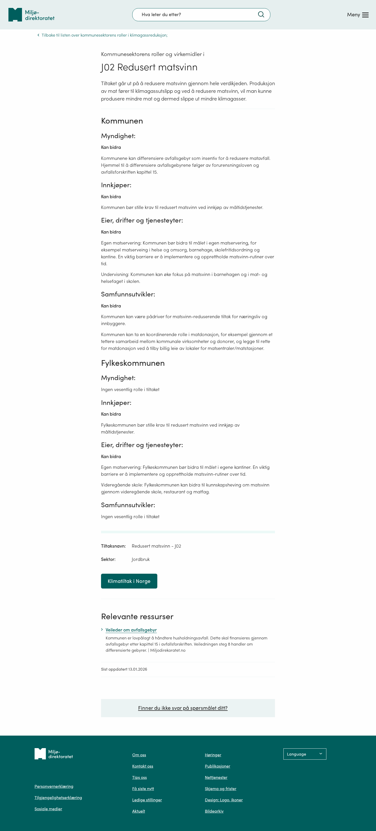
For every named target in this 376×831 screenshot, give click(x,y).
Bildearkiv (214, 811)
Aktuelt (138, 811)
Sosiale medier (48, 808)
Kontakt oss (142, 766)
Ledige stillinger (147, 799)
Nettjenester (216, 777)
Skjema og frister (220, 788)
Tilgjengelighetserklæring (58, 797)
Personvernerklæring (54, 786)
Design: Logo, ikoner (224, 799)
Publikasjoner (217, 766)
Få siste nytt (143, 788)
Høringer (213, 754)
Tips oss (139, 777)
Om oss (139, 754)
